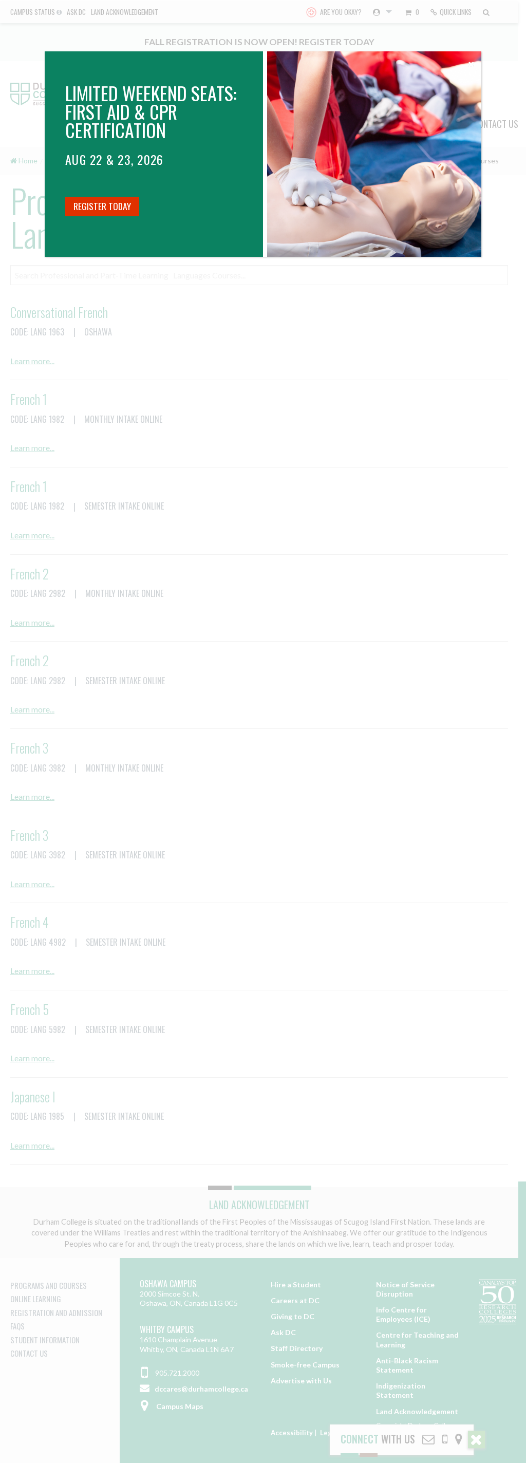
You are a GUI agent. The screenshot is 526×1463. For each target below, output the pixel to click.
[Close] (471, 61)
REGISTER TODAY (102, 206)
